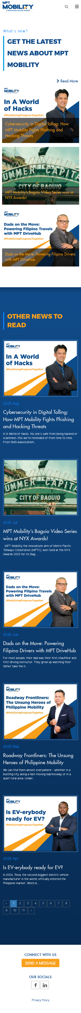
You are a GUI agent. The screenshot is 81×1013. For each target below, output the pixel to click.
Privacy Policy (40, 1000)
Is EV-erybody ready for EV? (33, 867)
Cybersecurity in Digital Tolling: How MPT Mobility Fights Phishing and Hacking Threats (38, 419)
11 (23, 910)
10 (14, 910)
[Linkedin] (44, 985)
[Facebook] (35, 985)
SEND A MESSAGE (40, 964)
